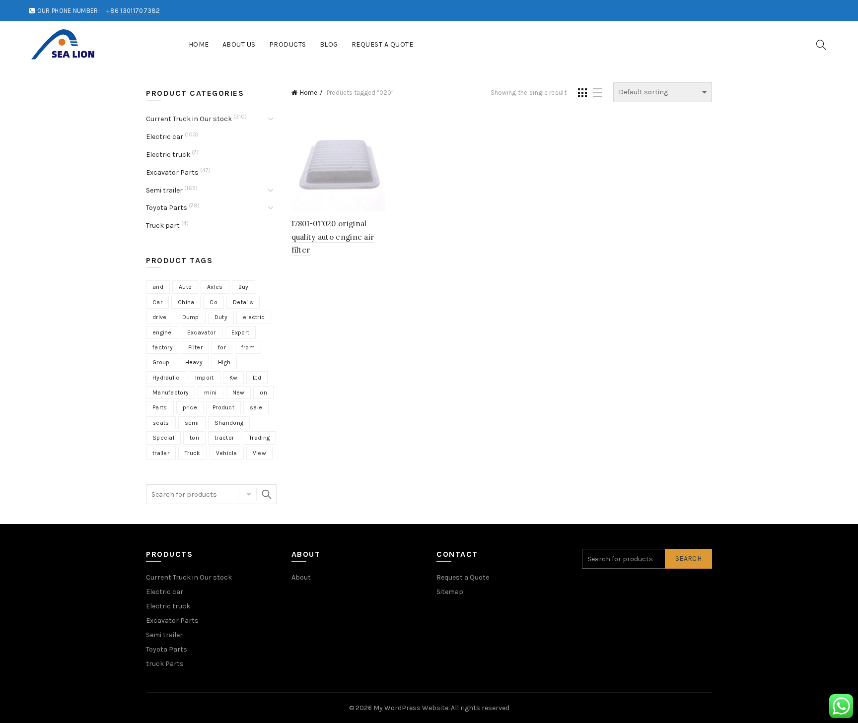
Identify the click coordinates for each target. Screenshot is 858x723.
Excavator (201, 332)
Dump (190, 317)
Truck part (163, 225)
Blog (329, 44)
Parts (159, 407)
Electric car (164, 136)
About (301, 577)
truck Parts (165, 663)
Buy (243, 286)
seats (160, 422)
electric (254, 317)
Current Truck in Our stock (189, 119)
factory (162, 347)
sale (256, 407)
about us (239, 44)
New (238, 392)
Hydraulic (166, 377)
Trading (259, 437)
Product (223, 407)
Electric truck (168, 154)
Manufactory (170, 392)
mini (210, 392)
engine (162, 332)
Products (287, 44)
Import (204, 377)
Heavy (194, 362)
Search (267, 494)
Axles (215, 286)
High (224, 362)
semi (192, 422)
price (190, 407)
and (157, 286)
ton (194, 437)
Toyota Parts (166, 207)
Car (157, 302)
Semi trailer (164, 190)
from (248, 347)
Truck (193, 453)
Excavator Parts (172, 172)
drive (159, 317)
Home (199, 44)
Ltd (257, 377)
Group (161, 362)
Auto (185, 286)
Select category (248, 494)
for (222, 347)
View (259, 453)
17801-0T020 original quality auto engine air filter (332, 237)
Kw (233, 377)
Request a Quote (383, 44)
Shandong (228, 422)
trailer (160, 453)
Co (213, 302)
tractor (224, 437)
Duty (220, 317)
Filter (195, 347)
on (263, 392)
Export (240, 332)
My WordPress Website (410, 708)
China (186, 302)
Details (243, 302)
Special (163, 437)
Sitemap (449, 592)
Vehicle (226, 453)
